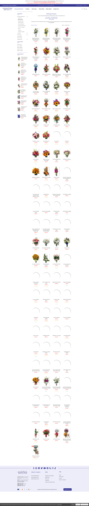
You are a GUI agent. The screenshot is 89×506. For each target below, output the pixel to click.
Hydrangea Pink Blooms (67, 159)
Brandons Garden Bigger (46, 211)
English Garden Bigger (67, 282)
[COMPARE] (38, 30)
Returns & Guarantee (62, 479)
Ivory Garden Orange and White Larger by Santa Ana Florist (46, 230)
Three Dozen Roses (46, 439)
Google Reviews (67, 489)
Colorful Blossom (36, 159)
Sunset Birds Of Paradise (46, 177)
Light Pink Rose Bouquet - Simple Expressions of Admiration (24, 71)
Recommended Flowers (19, 9)
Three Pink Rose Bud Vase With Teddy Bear (24, 84)
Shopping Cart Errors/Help (49, 475)
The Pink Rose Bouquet (56, 421)
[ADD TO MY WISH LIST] (38, 32)
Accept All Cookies (84, 504)
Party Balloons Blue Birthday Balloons (24, 96)
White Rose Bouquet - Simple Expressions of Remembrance (24, 58)
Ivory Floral (56, 247)
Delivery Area (47, 477)
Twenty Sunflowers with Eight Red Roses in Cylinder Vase (36, 230)
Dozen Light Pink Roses (56, 264)
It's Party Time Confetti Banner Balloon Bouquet (23, 115)
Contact (60, 478)
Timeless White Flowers (67, 299)
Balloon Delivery (49, 9)
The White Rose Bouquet (36, 421)
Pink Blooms (67, 141)
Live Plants (19, 30)
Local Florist (47, 480)
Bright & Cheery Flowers (57, 108)
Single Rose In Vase (36, 439)
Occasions (27, 9)
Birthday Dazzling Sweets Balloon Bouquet (23, 101)
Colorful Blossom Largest (67, 194)
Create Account (79, 5)
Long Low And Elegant (67, 317)
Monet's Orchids (56, 177)
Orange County (56, 9)
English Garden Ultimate (57, 282)
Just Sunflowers (35, 351)
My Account (47, 478)
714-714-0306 (20, 483)
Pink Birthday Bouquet (35, 456)
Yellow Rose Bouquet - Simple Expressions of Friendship (24, 64)
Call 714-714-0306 (41, 5)
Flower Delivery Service (35, 477)
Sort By (63, 25)
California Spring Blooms (36, 108)
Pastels (19, 28)
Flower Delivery (41, 9)
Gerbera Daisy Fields (35, 247)
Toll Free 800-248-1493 (49, 5)
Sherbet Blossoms (46, 141)
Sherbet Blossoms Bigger (67, 211)
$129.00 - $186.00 (19, 47)
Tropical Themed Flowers (22, 25)
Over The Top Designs (21, 27)
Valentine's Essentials (21, 31)
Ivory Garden (56, 91)
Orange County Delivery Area (50, 482)
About (60, 475)
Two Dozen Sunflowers (36, 264)
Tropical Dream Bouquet (46, 74)
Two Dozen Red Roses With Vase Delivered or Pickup (67, 422)
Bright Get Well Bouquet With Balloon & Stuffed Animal (67, 440)
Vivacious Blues (67, 247)
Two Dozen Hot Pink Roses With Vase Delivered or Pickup (36, 195)
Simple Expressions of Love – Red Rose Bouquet (35, 58)
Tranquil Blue (36, 317)
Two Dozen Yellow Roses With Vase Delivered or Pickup (67, 178)
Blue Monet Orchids (56, 351)
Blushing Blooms (46, 194)
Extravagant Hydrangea (46, 247)
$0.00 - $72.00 (19, 44)
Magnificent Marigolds (36, 177)
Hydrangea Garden (46, 335)
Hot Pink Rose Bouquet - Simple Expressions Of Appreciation (24, 78)
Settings (73, 504)
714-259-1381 (20, 484)
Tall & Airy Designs (20, 22)
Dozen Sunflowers (57, 317)
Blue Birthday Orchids (35, 74)
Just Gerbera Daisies (67, 335)
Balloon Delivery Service (35, 478)
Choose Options (36, 34)
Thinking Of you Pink (35, 141)
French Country (35, 335)
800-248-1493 (21, 485)
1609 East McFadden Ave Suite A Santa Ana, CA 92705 (22, 481)
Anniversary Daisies (56, 439)
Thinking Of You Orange (57, 335)
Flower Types (34, 9)
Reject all (77, 504)
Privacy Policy (61, 476)
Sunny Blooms (56, 141)
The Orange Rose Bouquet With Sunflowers (67, 405)
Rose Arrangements (21, 24)
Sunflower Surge (56, 299)
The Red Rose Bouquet (67, 108)
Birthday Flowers (20, 19)
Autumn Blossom (36, 387)
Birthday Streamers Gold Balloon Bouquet (24, 107)
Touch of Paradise (36, 299)
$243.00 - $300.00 (20, 50)
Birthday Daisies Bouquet (46, 108)
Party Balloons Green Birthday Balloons (23, 90)
